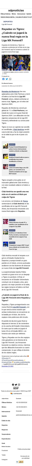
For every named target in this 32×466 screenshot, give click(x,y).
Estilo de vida (6, 420)
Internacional (21, 14)
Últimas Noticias (5, 14)
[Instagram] (19, 385)
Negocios (5, 429)
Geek (3, 443)
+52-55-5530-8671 (21, 407)
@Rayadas (5, 358)
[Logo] (16, 10)
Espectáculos (6, 439)
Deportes (5, 425)
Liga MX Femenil (7, 24)
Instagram (5, 459)
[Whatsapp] (10, 79)
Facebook (5, 450)
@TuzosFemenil (6, 360)
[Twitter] (7, 79)
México (14, 14)
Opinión (28, 14)
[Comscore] (16, 393)
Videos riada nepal (8, 17)
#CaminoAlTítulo (7, 362)
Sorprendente (6, 434)
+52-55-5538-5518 (21, 402)
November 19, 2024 (7, 366)
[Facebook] (3, 79)
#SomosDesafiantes (17, 360)
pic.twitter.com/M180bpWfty (22, 362)
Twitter (4, 455)
